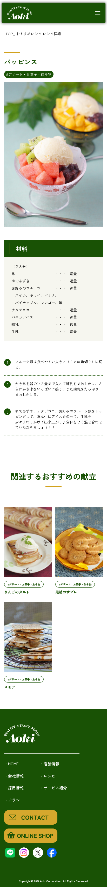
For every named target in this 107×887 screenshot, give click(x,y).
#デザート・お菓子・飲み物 (29, 74)
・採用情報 (14, 787)
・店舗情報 (49, 763)
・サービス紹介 (53, 787)
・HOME (11, 763)
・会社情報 (14, 776)
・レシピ (47, 776)
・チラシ (12, 800)
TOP (9, 33)
